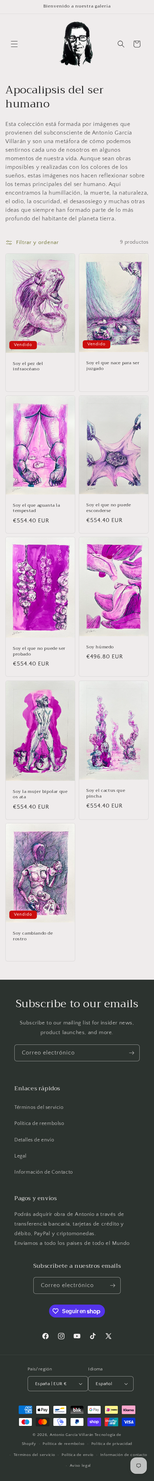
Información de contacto (123, 1455)
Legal (20, 1156)
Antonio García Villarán (71, 1435)
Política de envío (77, 1455)
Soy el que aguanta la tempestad (36, 507)
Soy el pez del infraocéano (28, 366)
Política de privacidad (111, 1444)
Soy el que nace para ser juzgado (112, 365)
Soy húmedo (100, 647)
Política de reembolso (39, 1123)
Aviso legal (80, 1465)
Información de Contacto (43, 1172)
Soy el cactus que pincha (105, 793)
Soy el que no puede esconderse (108, 507)
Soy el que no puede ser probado (39, 651)
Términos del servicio (39, 1107)
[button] (14, 44)
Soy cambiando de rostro (33, 936)
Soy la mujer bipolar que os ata (40, 794)
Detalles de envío (34, 1140)
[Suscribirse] (131, 1052)
